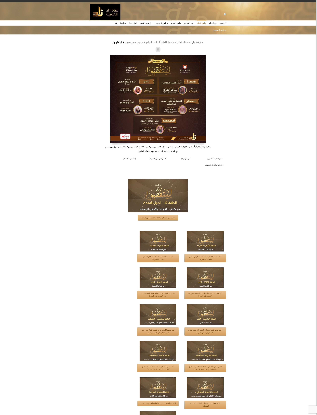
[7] (205, 342)
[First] (205, 232)
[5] (205, 305)
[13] (158, 180)
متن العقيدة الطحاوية (215, 159)
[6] (158, 305)
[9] (205, 378)
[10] (158, 378)
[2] (158, 232)
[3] (205, 269)
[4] (158, 269)
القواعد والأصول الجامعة (214, 165)
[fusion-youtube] (158, 49)
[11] (158, 412)
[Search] (116, 23)
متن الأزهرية (186, 159)
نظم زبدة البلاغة (129, 159)
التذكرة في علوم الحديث (158, 159)
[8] (158, 342)
